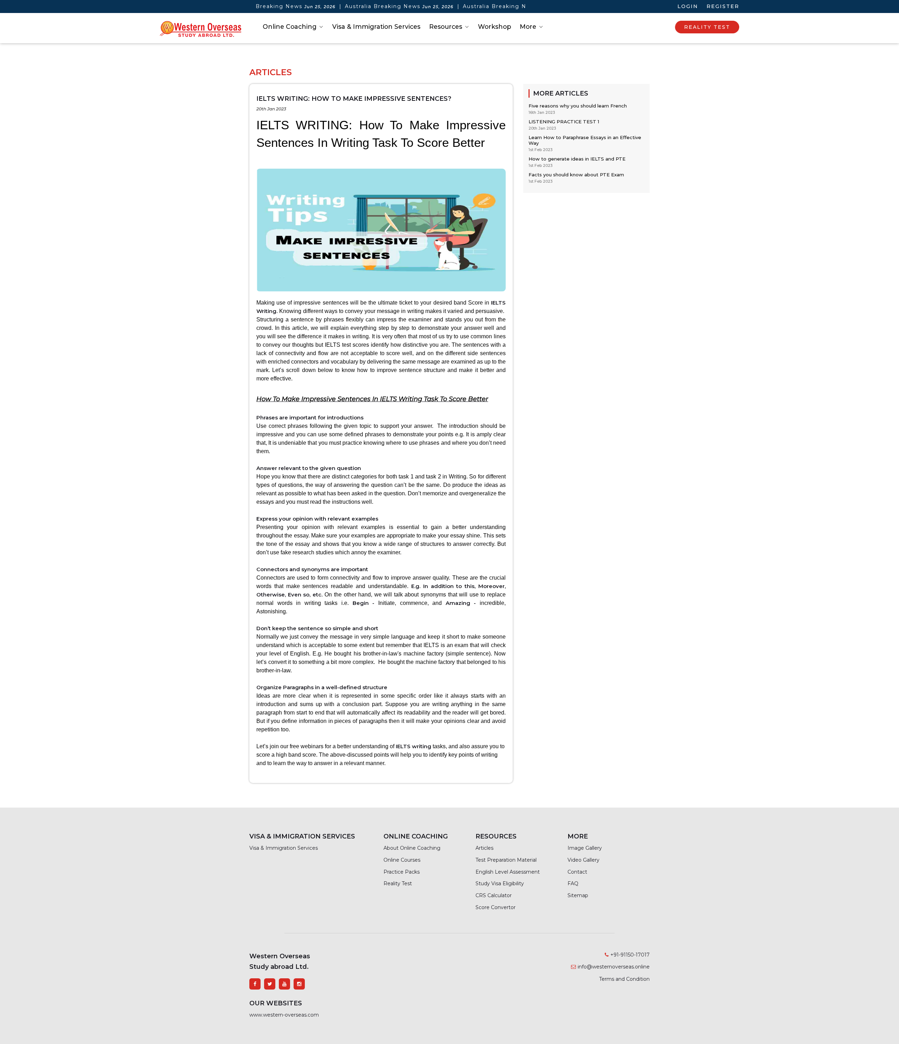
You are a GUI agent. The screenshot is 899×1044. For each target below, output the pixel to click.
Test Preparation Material (506, 860)
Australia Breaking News (256, 6)
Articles (484, 848)
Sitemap (577, 895)
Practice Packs (401, 872)
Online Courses (401, 860)
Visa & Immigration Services (376, 27)
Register (723, 6)
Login (687, 6)
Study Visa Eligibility (499, 883)
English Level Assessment (507, 872)
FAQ (572, 883)
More (528, 27)
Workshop (494, 27)
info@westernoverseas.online (614, 967)
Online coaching (289, 27)
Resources (445, 27)
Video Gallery (583, 860)
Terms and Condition (624, 979)
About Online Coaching (411, 848)
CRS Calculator (493, 895)
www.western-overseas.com (284, 1015)
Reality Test (397, 883)
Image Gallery (584, 848)
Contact (577, 872)
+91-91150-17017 (630, 955)
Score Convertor (495, 907)
